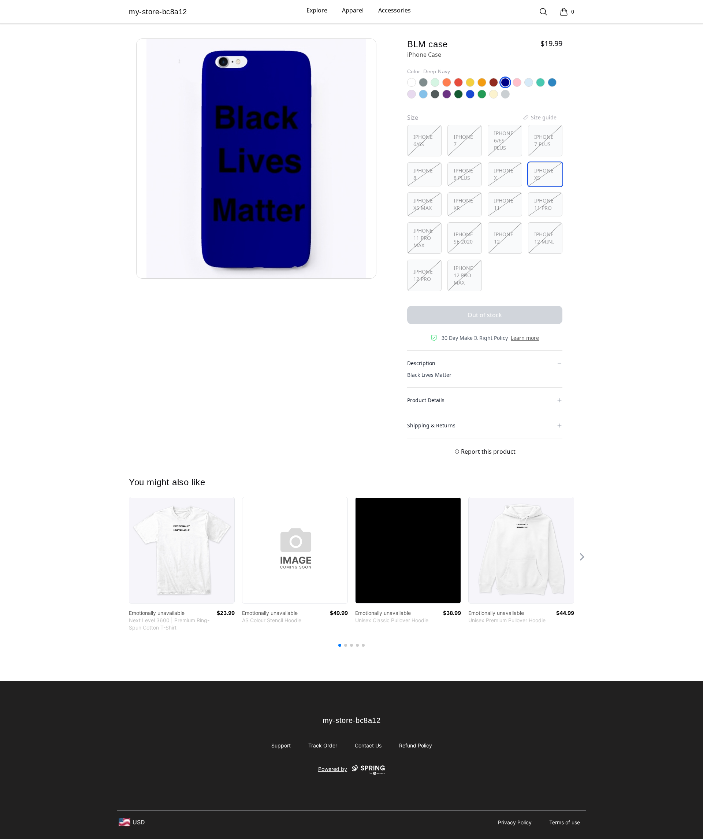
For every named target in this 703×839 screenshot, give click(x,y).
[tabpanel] (256, 158)
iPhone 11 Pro (544, 204)
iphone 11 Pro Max (423, 238)
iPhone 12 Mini (544, 238)
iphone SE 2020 (463, 238)
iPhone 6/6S (423, 140)
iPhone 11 (503, 204)
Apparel (353, 10)
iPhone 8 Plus (463, 174)
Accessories (394, 10)
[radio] (424, 140)
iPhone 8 (423, 174)
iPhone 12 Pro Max (463, 275)
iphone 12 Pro (423, 275)
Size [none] (412, 118)
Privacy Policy (515, 822)
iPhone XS (544, 174)
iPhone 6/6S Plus (503, 140)
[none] (539, 117)
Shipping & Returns (431, 425)
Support (281, 745)
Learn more (525, 337)
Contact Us (368, 745)
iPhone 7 (463, 140)
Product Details (426, 400)
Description (421, 363)
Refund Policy (415, 745)
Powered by (332, 769)
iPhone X (503, 174)
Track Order (322, 745)
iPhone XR (463, 204)
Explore (316, 10)
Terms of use (564, 822)
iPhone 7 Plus (544, 140)
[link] (181, 550)
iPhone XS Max (423, 204)
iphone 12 (503, 238)
